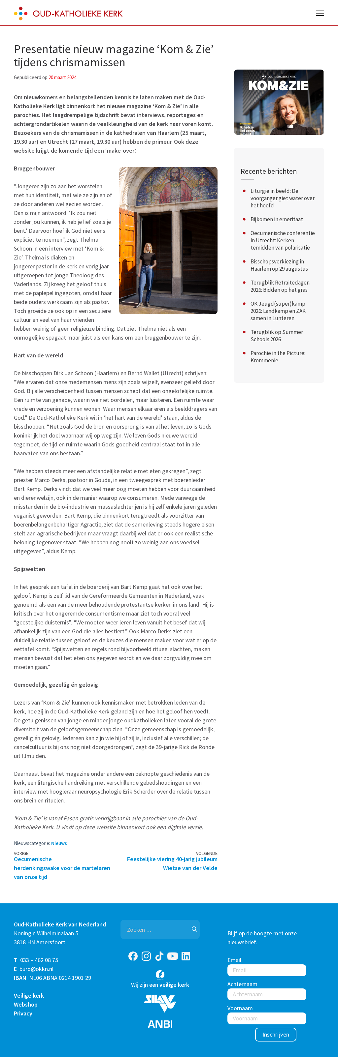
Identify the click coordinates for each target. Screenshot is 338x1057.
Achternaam (242, 984)
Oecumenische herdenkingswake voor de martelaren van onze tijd (62, 868)
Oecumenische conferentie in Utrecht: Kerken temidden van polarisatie (283, 240)
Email (234, 960)
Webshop (26, 1004)
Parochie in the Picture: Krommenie (278, 356)
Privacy (23, 1013)
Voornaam (240, 1008)
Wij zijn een (160, 984)
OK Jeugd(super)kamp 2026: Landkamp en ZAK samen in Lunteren (278, 311)
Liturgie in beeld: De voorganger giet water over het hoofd (283, 198)
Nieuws (59, 843)
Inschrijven (275, 1034)
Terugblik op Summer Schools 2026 (277, 335)
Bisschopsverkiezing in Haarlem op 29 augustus (279, 265)
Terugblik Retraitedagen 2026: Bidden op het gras (280, 286)
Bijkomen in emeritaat (277, 219)
